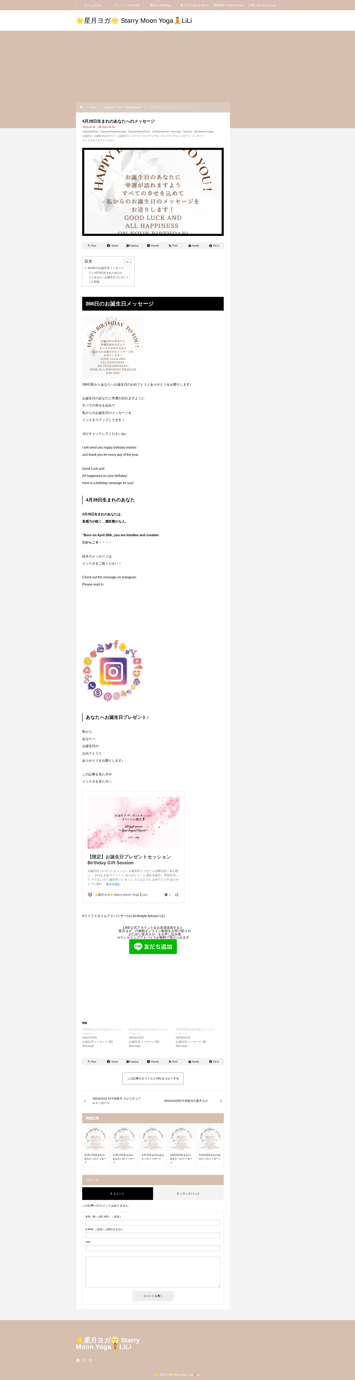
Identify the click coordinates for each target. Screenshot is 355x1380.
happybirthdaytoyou (139, 131)
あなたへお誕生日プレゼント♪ (112, 277)
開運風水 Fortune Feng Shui (228, 6)
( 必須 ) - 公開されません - (104, 1229)
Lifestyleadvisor (160, 131)
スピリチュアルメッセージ (175, 135)
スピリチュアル (150, 135)
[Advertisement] (177, 71)
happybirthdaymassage (113, 131)
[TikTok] (96, 1360)
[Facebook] (78, 1360)
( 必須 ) (103, 1216)
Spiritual (187, 131)
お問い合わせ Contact (262, 5)
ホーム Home (92, 5)
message (176, 131)
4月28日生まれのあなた (108, 272)
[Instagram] (90, 1360)
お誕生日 (87, 135)
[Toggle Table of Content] (125, 261)
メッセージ (198, 135)
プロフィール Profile (126, 5)
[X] (84, 1360)
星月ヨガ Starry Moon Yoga (194, 6)
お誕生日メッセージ (129, 135)
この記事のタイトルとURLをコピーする (153, 1078)
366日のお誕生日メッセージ (106, 268)
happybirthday (91, 131)
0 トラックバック (188, 1193)
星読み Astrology (160, 5)
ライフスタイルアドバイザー (99, 140)
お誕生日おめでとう (105, 135)
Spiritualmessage (203, 131)
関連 (96, 281)
